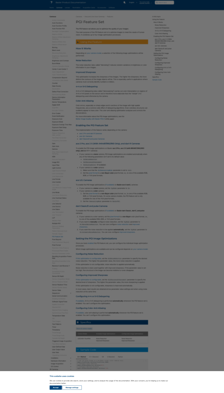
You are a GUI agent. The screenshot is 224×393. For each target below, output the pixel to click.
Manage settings (72, 387)
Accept (56, 387)
